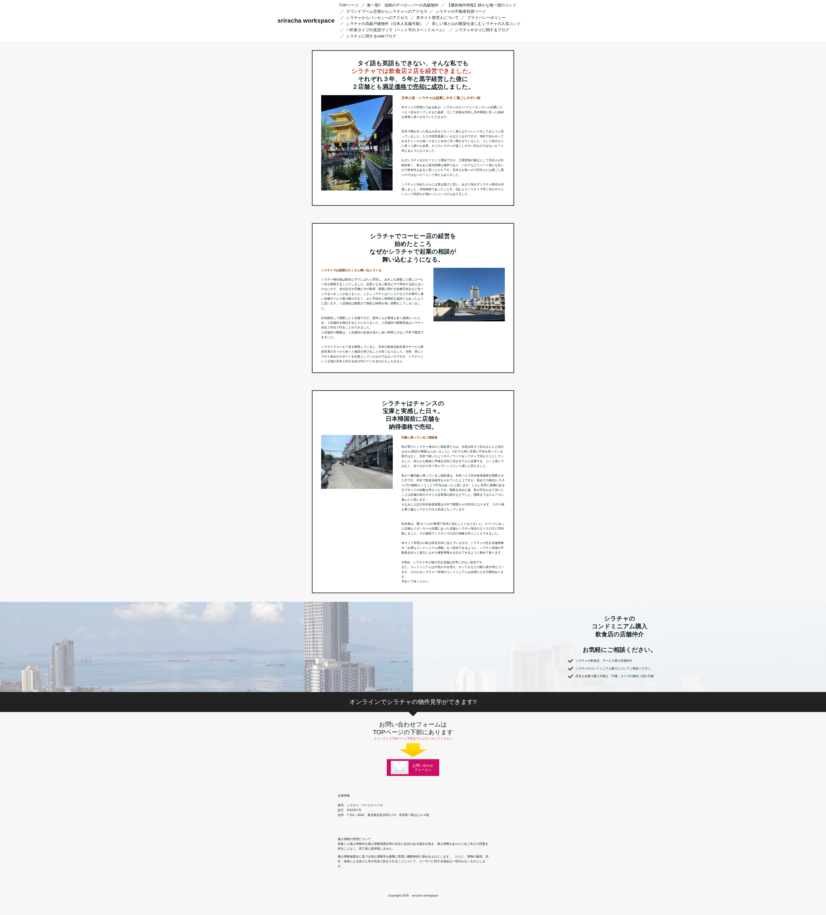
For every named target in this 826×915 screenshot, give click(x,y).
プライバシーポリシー (486, 17)
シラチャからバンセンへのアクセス (377, 17)
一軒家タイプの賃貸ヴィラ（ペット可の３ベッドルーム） (396, 30)
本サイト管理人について (437, 17)
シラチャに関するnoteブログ (371, 36)
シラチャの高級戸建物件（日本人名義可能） (385, 24)
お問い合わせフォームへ (423, 767)
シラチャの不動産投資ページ (461, 11)
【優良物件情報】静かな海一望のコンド (481, 5)
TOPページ (349, 5)
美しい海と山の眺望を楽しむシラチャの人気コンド (476, 24)
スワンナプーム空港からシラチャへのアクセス (386, 11)
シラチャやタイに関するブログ (482, 30)
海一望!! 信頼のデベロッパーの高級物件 (403, 5)
